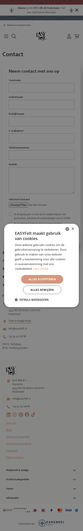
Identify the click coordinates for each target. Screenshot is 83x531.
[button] (32, 299)
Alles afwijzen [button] (42, 290)
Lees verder (41, 269)
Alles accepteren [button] (42, 279)
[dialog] (41, 265)
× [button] (72, 228)
